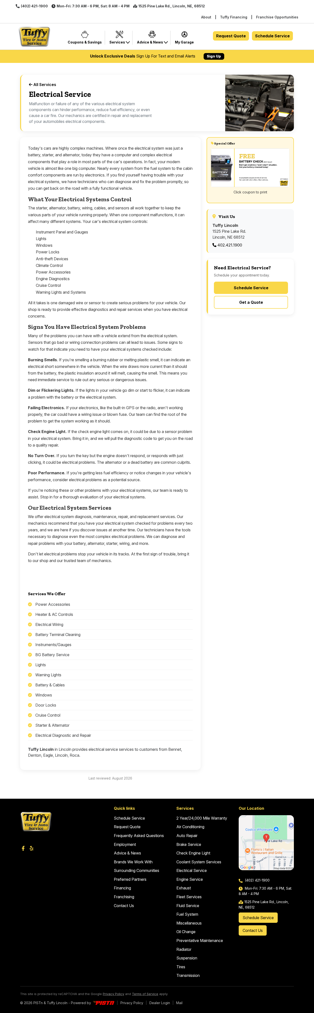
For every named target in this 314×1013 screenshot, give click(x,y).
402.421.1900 (229, 245)
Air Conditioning (190, 826)
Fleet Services (189, 896)
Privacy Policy (113, 994)
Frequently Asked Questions (139, 835)
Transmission (188, 975)
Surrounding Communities (136, 870)
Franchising (124, 896)
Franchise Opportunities (277, 17)
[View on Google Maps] (266, 842)
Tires (180, 966)
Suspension (186, 957)
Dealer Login (159, 1003)
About (206, 17)
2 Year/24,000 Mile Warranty (201, 818)
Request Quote (231, 35)
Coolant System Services (198, 861)
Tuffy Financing (233, 17)
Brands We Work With (133, 861)
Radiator (183, 949)
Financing (122, 887)
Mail (179, 1003)
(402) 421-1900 (34, 6)
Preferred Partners (130, 879)
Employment (125, 844)
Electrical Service (191, 870)
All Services (44, 84)
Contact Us (124, 905)
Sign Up (214, 56)
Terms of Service (145, 994)
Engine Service (189, 879)
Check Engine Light (193, 853)
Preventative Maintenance (199, 940)
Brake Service (188, 844)
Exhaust (183, 887)
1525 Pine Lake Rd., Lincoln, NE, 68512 (171, 6)
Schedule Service (272, 35)
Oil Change (186, 931)
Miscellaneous (189, 923)
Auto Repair (186, 835)
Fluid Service (187, 905)
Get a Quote (251, 302)
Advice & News (127, 853)
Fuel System (187, 914)
